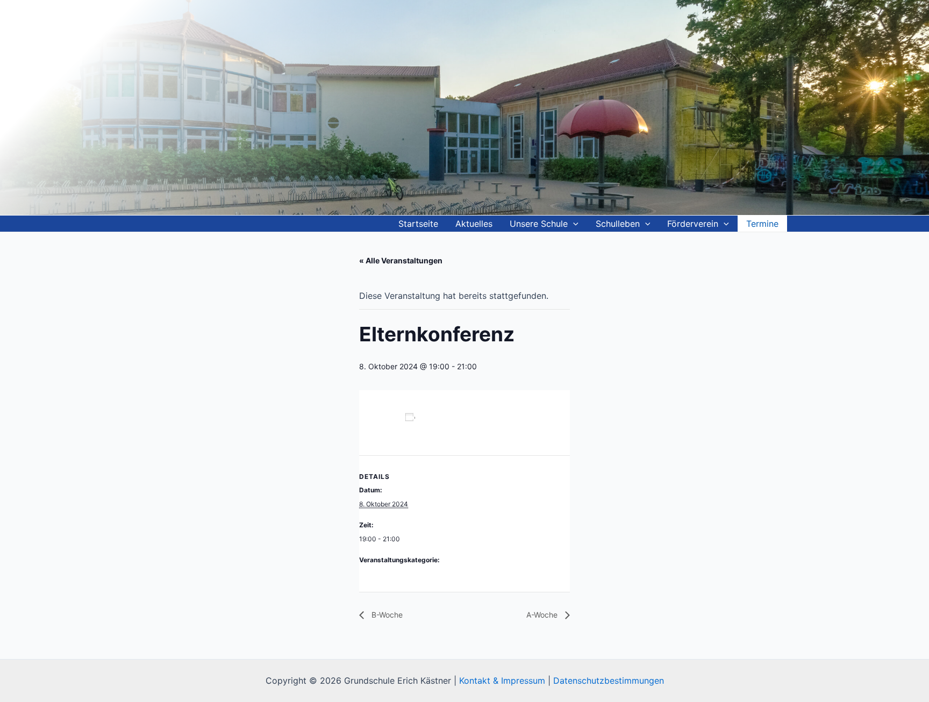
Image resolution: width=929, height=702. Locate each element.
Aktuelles (473, 223)
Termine (762, 223)
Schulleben (618, 223)
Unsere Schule (539, 223)
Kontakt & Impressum (502, 680)
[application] (573, 224)
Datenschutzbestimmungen (608, 680)
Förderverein (692, 223)
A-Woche (543, 614)
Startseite (418, 223)
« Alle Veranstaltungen (400, 260)
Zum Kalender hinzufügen (406, 428)
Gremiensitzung (382, 574)
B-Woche (386, 614)
